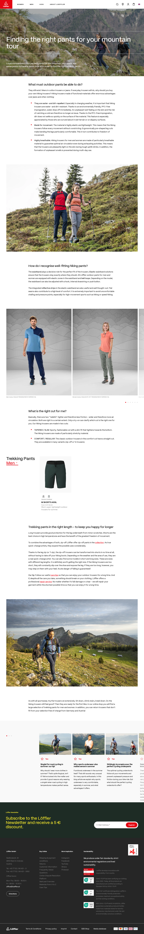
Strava (64, 866)
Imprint (64, 928)
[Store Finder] (122, 4)
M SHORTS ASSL (49, 502)
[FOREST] (49, 496)
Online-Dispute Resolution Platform (49, 877)
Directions (13, 893)
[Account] (128, 4)
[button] (125, 402)
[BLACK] (43, 496)
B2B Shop (85, 928)
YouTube (64, 863)
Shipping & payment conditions (47, 859)
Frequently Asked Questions (46, 871)
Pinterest (65, 869)
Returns (42, 863)
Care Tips (43, 887)
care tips (54, 575)
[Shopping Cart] (133, 4)
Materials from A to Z (47, 884)
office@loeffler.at (13, 886)
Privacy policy (51, 928)
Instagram (65, 858)
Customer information (48, 866)
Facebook (65, 861)
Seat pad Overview (46, 881)
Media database (100, 928)
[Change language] (139, 4)
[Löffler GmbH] (6, 4)
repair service (46, 581)
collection (99, 542)
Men (10, 463)
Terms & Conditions (33, 928)
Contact (74, 928)
